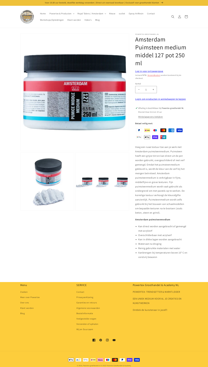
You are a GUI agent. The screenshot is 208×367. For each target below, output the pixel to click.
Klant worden (27, 308)
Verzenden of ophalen (87, 324)
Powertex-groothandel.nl (92, 366)
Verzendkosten (154, 75)
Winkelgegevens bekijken (150, 116)
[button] (62, 13)
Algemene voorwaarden (88, 308)
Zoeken (24, 292)
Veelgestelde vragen (86, 318)
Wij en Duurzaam (84, 329)
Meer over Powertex (30, 297)
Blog (22, 313)
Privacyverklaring (84, 297)
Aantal (138, 83)
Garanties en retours (86, 302)
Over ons (24, 302)
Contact (80, 292)
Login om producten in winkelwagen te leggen (160, 99)
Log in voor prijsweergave (149, 71)
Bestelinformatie (84, 313)
